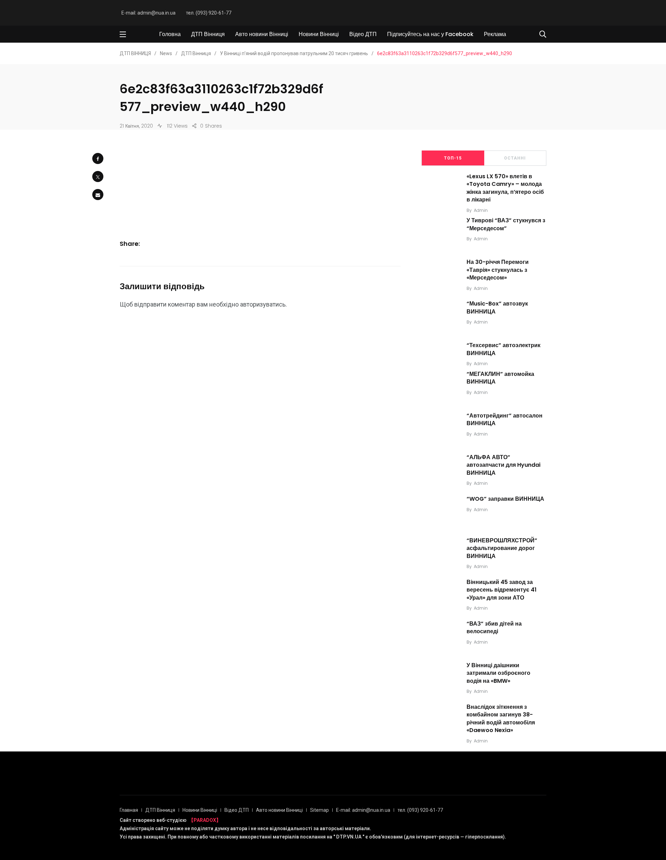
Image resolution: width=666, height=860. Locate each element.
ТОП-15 (453, 158)
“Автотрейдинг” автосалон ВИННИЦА (505, 419)
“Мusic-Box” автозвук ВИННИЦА (497, 308)
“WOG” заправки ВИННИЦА (505, 499)
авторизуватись (262, 304)
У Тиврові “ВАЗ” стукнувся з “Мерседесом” (506, 224)
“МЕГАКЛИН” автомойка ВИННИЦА (500, 378)
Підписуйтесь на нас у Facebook (430, 34)
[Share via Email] (97, 194)
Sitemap (319, 810)
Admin (481, 210)
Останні (515, 158)
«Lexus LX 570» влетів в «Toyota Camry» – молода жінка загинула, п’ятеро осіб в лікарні (505, 188)
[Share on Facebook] (97, 158)
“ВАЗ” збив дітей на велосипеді (494, 627)
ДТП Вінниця (208, 34)
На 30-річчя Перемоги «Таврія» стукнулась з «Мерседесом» (498, 270)
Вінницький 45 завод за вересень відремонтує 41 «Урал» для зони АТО (502, 590)
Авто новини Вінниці (261, 34)
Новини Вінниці (319, 34)
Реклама (495, 34)
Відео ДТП (363, 34)
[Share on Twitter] (97, 176)
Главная (129, 810)
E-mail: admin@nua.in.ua (148, 13)
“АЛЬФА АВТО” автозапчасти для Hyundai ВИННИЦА (503, 465)
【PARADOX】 (205, 820)
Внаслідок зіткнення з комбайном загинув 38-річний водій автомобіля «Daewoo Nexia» (501, 718)
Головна (170, 34)
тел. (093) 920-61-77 (208, 13)
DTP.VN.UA (348, 837)
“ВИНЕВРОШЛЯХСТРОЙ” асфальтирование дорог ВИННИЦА (502, 548)
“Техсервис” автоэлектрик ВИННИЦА (503, 349)
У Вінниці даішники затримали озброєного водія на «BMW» (498, 673)
